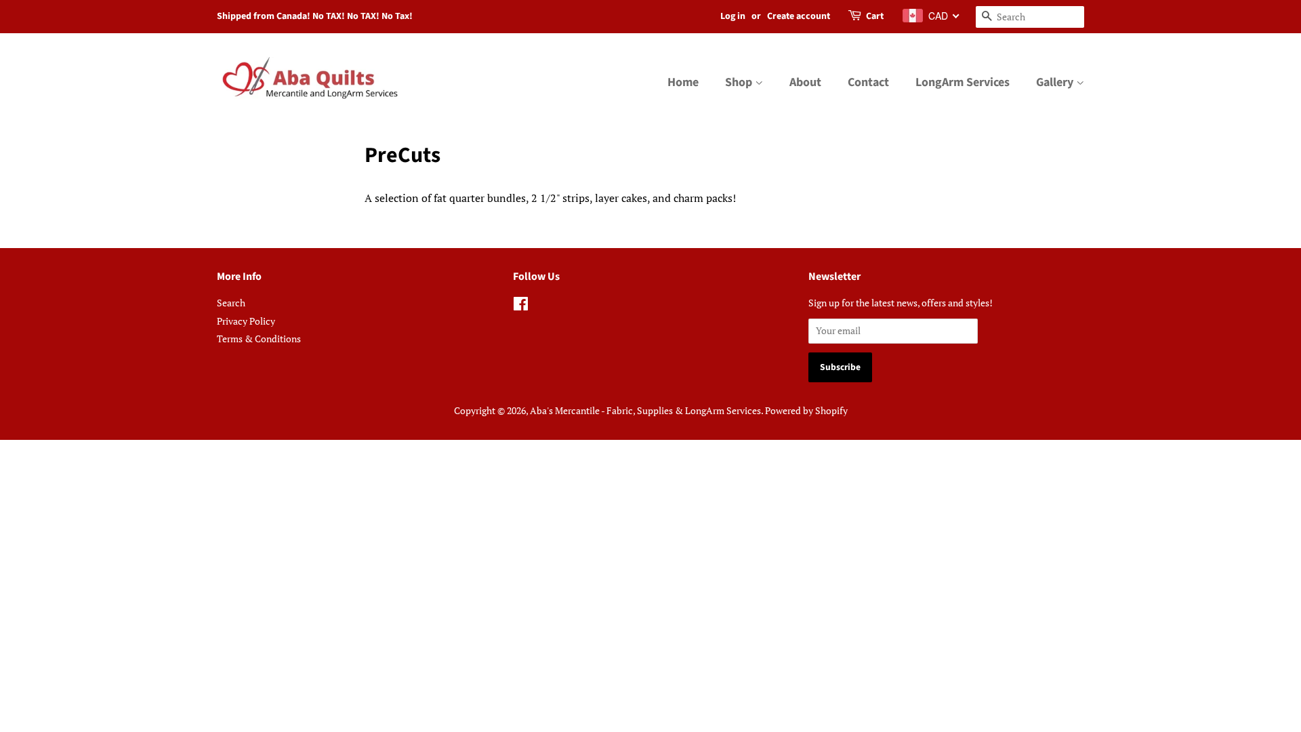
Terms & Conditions (259, 339)
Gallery (1056, 82)
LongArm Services (962, 82)
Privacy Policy (246, 321)
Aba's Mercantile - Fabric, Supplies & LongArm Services (645, 411)
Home (683, 82)
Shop (740, 82)
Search (231, 303)
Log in (732, 16)
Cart (875, 16)
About (805, 82)
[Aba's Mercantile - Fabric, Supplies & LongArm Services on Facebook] (521, 306)
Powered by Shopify (806, 411)
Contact (868, 82)
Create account (798, 16)
